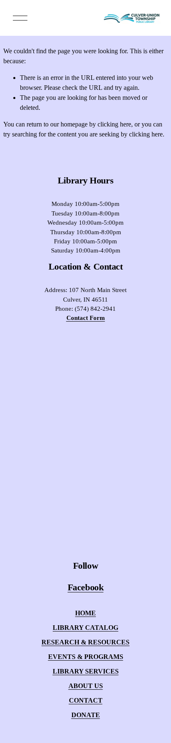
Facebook (85, 587)
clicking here (114, 124)
